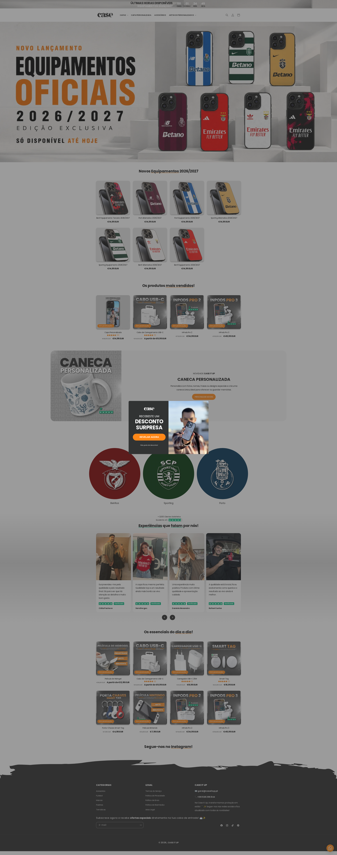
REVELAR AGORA (149, 437)
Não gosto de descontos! (149, 445)
